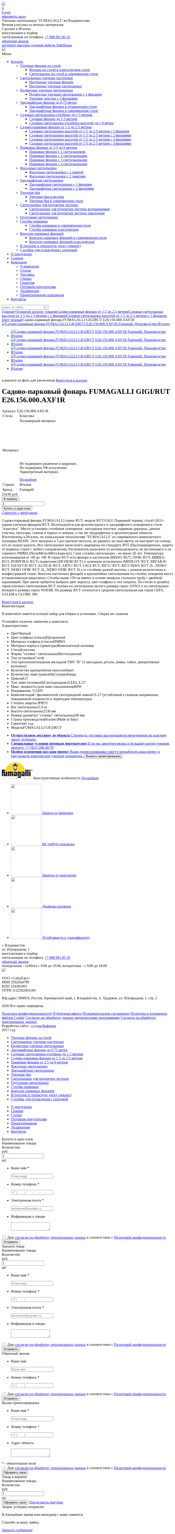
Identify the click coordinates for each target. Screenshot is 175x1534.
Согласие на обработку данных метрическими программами (73, 1018)
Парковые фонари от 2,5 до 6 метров (48, 147)
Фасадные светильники (38, 168)
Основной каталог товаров (36, 312)
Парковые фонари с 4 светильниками (58, 164)
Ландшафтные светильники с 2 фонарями (61, 188)
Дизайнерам (29, 291)
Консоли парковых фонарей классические (62, 242)
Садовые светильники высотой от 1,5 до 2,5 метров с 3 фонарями (80, 139)
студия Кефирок (43, 1026)
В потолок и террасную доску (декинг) (50, 246)
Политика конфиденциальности (27, 1013)
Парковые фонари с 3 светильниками (58, 160)
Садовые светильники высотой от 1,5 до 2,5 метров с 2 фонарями (80, 135)
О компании (29, 266)
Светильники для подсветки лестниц (49, 205)
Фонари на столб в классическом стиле (59, 70)
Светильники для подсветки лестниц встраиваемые (69, 209)
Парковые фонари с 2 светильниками (58, 156)
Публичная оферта (67, 1013)
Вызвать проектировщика (103, 756)
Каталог (17, 61)
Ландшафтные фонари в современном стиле (63, 111)
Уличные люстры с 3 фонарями (53, 98)
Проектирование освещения (42, 295)
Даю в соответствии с (86, 1237)
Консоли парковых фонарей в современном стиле (68, 238)
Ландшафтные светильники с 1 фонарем (60, 184)
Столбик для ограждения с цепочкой (48, 250)
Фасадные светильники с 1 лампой (56, 172)
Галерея (17, 258)
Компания (19, 262)
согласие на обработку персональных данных (50, 1237)
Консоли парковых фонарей (42, 233)
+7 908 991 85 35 (57, 37)
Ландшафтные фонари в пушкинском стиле (63, 107)
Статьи (25, 270)
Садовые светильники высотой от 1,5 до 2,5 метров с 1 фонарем (79, 131)
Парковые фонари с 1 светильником (57, 152)
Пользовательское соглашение (105, 1013)
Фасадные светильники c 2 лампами (57, 176)
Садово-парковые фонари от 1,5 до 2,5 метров (56, 127)
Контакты (18, 299)
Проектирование (24, 1123)
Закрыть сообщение (17, 1530)
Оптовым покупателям (38, 287)
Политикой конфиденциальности (140, 1237)
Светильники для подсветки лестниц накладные (67, 213)
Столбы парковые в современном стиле (60, 225)
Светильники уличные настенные (46, 78)
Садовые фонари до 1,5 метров (53, 119)
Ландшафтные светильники (41, 180)
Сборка (25, 279)
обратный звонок (15, 41)
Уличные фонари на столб (40, 66)
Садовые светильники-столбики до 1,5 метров (56, 115)
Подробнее (28, 479)
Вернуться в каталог (72, 380)
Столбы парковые (34, 221)
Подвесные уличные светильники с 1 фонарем (65, 94)
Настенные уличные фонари (51, 82)
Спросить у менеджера (19, 513)
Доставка (27, 274)
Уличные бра (30, 193)
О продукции (21, 254)
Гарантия (27, 283)
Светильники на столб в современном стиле (63, 74)
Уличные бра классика (46, 197)
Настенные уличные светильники (55, 86)
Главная (8, 312)
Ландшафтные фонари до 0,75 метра (48, 102)
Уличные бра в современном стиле (56, 201)
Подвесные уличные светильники (46, 90)
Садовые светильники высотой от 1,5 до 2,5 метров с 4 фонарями (80, 143)
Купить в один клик (17, 508)
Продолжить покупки (46, 1502)
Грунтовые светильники (39, 217)
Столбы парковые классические (54, 229)
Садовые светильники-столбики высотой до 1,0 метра (71, 123)
